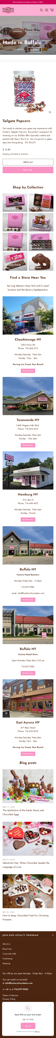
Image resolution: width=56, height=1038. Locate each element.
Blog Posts (7, 948)
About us (6, 943)
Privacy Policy (9, 999)
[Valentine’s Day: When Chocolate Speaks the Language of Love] (28, 839)
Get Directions (27, 445)
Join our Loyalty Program (20, 935)
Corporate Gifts (9, 953)
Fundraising (7, 958)
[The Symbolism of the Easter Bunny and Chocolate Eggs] (28, 786)
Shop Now (34, 49)
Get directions (28, 371)
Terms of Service (10, 995)
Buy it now (28, 170)
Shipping (6, 154)
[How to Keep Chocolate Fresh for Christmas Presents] (28, 891)
